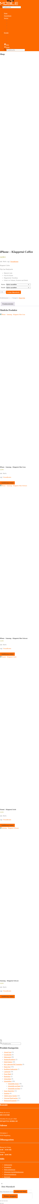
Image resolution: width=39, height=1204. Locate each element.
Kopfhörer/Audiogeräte (10, 1069)
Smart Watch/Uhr (9, 1091)
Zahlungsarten (8, 1165)
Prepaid (10, 30)
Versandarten (7, 1167)
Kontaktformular (13, 37)
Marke (3, 284)
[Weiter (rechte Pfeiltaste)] (3, 1203)
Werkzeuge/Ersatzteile (10, 1100)
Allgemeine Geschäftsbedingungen (14, 1172)
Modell (3, 287)
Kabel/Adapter (8, 1062)
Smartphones (7, 16)
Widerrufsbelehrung (9, 1169)
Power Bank (7, 1074)
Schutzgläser (7, 1079)
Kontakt (6, 33)
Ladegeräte (7, 1071)
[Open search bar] (1, 1041)
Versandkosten (14, 261)
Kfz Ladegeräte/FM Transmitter (13, 1064)
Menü (1, 9)
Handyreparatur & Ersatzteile (16, 20)
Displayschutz (12, 25)
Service (6, 18)
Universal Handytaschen (11, 1098)
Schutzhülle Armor (13, 1083)
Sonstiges (6, 1093)
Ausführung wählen (7, 483)
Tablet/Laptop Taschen (10, 1096)
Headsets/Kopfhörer (9, 1059)
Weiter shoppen (10, 1196)
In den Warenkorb (14, 292)
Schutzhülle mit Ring (14, 1088)
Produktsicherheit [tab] (7, 304)
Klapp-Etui (22, 298)
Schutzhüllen (7, 1081)
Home (5, 13)
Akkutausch (11, 23)
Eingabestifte (7, 1054)
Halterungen (7, 1057)
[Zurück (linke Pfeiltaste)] (1, 1203)
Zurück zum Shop (20, 1191)
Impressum (11, 40)
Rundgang (11, 35)
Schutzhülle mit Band (14, 1086)
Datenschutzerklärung (14, 42)
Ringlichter (7, 1076)
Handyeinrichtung (13, 28)
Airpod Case (7, 1052)
